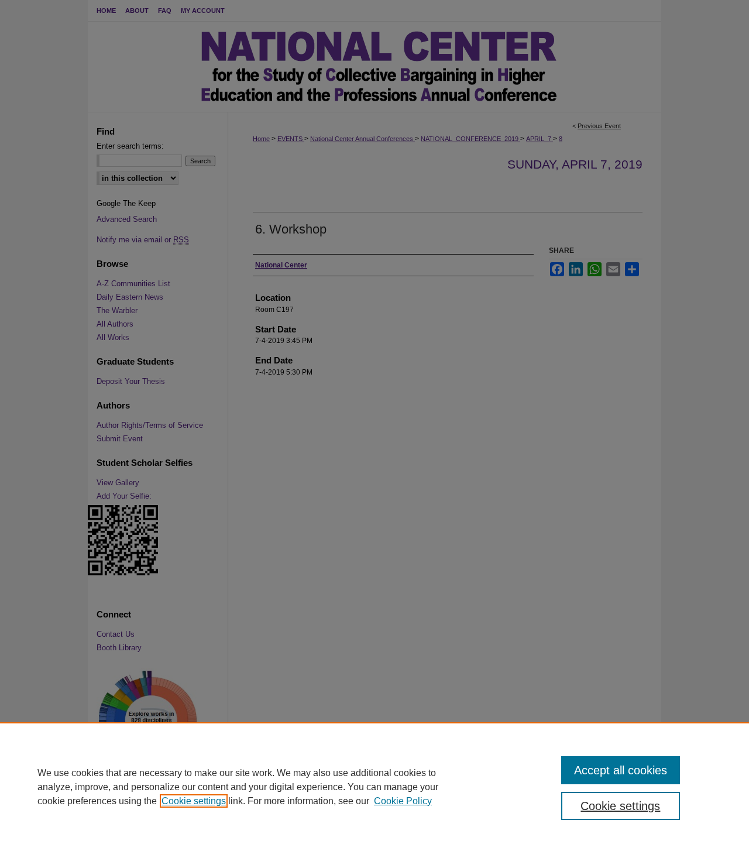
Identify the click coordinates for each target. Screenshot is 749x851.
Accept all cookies (620, 770)
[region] (374, 786)
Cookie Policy (403, 801)
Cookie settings (194, 801)
